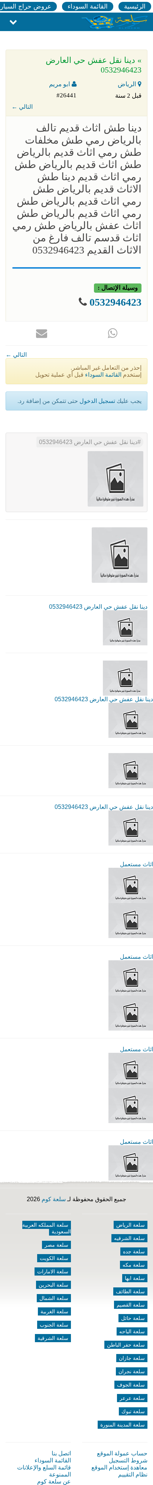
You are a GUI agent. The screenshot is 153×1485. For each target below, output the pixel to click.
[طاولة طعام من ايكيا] (130, 1070)
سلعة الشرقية (53, 1338)
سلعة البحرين (53, 1285)
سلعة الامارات (52, 1271)
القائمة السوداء (88, 6)
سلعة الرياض (130, 1225)
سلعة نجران (131, 1371)
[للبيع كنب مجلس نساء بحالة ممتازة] (130, 1012)
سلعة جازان (132, 1358)
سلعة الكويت (54, 1258)
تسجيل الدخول (97, 401)
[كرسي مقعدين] (130, 977)
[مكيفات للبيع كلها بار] (130, 1105)
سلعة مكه (134, 1265)
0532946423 (115, 302)
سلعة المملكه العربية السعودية (46, 1228)
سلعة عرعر (132, 1398)
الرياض (128, 84)
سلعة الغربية (54, 1311)
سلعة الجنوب (54, 1325)
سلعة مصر (56, 1245)
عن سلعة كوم (54, 1481)
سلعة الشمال (53, 1298)
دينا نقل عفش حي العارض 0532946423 (88, 442)
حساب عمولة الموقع (122, 1453)
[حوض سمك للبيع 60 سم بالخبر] (130, 1162)
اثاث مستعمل (136, 864)
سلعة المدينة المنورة (122, 1425)
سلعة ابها (135, 1278)
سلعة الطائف (130, 1291)
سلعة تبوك (133, 1411)
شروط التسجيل (128, 1460)
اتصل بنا (61, 1453)
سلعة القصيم (131, 1305)
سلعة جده (134, 1251)
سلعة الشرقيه (129, 1238)
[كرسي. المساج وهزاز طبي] (130, 920)
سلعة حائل (133, 1318)
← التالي (22, 107)
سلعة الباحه (132, 1331)
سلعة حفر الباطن (126, 1345)
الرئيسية (135, 6)
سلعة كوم (54, 1199)
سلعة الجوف (131, 1385)
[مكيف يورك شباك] (130, 885)
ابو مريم (60, 84)
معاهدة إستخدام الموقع (119, 1467)
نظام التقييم (132, 1474)
